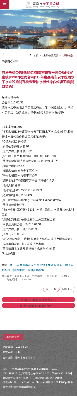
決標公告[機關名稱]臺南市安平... (39, 299)
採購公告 (68, 55)
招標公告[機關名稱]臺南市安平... (38, 305)
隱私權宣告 (13, 336)
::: (3, 52)
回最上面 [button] (67, 289)
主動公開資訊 (50, 55)
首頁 (35, 55)
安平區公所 (43, 4)
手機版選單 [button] (4, 4)
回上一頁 (51, 289)
